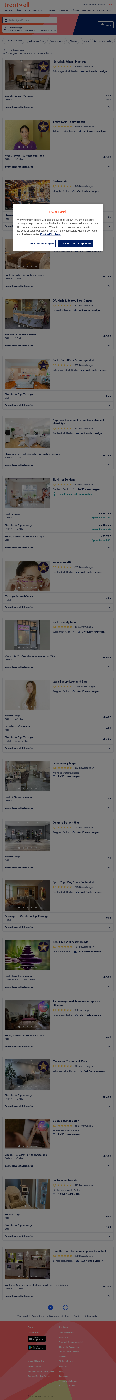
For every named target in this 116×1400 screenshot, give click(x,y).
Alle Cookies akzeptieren (75, 243)
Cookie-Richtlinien (50, 234)
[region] (58, 227)
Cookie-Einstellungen (40, 243)
